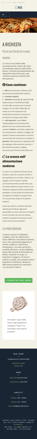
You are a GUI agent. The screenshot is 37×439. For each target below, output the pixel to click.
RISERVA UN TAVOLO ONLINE (19, 280)
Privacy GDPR (18, 366)
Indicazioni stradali (18, 363)
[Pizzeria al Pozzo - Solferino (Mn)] (18, 7)
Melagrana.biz (18, 424)
